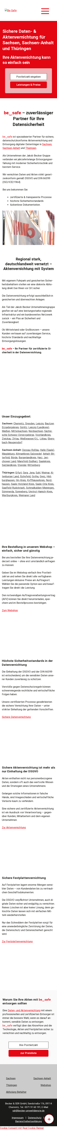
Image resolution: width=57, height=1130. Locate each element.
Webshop (46, 1085)
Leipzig (40, 423)
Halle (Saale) (47, 450)
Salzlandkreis (9, 465)
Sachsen (47, 144)
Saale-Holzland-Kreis (22, 484)
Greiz (42, 476)
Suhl (38, 472)
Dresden (30, 423)
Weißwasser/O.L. (29, 438)
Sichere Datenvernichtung (16, 716)
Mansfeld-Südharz (27, 461)
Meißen (6, 431)
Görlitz (23, 427)
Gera (25, 472)
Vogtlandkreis (43, 434)
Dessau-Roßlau (30, 450)
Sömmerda (8, 491)
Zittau (15, 438)
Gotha (35, 476)
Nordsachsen (35, 431)
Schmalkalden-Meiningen (40, 487)
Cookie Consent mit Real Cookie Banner (22, 1128)
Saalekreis (44, 461)
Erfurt (18, 472)
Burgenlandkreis (27, 457)
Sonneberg (21, 491)
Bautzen (49, 423)
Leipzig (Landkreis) (38, 427)
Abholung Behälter (16, 1091)
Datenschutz (34, 1117)
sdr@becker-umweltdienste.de (28, 1110)
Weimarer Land (27, 495)
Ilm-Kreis (21, 480)
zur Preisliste (28, 1053)
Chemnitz (18, 423)
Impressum (18, 1117)
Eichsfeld (25, 476)
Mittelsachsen (19, 431)
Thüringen (30, 148)
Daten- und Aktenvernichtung (24, 1010)
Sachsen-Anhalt (11, 148)
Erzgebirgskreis (10, 427)
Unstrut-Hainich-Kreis (40, 491)
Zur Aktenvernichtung (14, 827)
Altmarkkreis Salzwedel (29, 453)
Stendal (22, 465)
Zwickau (6, 438)
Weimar (45, 472)
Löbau (43, 438)
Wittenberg (33, 465)
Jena (32, 472)
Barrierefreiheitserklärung (28, 1121)
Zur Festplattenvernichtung (17, 941)
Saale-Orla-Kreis (44, 484)
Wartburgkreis (9, 495)
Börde (14, 457)
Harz (39, 457)
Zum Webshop (10, 610)
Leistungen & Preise (28, 84)
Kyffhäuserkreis (36, 480)
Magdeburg (8, 453)
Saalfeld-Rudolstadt (13, 487)
